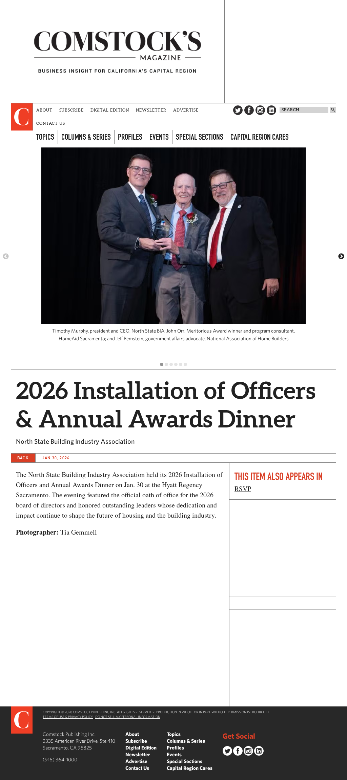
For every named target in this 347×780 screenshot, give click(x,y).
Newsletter (151, 110)
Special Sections (199, 137)
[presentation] (22, 117)
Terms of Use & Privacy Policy (68, 717)
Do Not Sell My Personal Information (127, 717)
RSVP (242, 488)
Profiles (130, 137)
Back (23, 457)
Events (159, 137)
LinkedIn (271, 110)
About (44, 110)
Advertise (186, 110)
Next (341, 256)
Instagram (260, 110)
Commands (5, 775)
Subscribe (71, 110)
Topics (45, 137)
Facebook (249, 110)
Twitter (238, 110)
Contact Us (50, 123)
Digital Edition (109, 110)
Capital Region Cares (259, 137)
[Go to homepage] (117, 51)
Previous (5, 256)
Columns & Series (86, 137)
